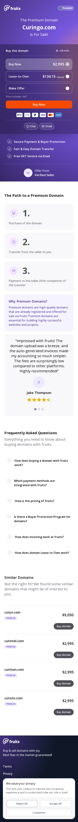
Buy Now (39, 104)
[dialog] (39, 798)
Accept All (56, 803)
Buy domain (64, 626)
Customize (39, 812)
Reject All (22, 803)
